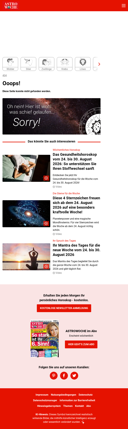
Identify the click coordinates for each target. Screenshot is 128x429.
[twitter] (74, 376)
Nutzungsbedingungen (63, 394)
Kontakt (79, 405)
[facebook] (64, 376)
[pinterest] (54, 376)
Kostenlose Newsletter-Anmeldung (64, 308)
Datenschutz (86, 394)
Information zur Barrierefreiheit (77, 400)
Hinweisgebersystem (49, 405)
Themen (68, 405)
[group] (50, 64)
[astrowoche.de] (10, 5)
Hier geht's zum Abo (81, 344)
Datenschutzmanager (45, 400)
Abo (88, 405)
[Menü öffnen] (124, 5)
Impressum (42, 394)
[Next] (98, 64)
